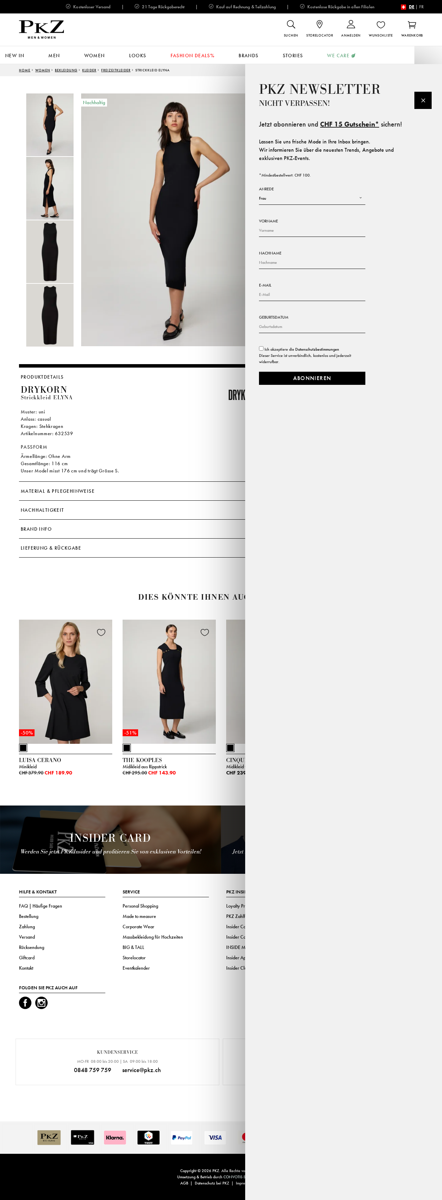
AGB (184, 1183)
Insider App (237, 957)
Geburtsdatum (273, 317)
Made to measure (139, 916)
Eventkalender (136, 968)
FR (421, 7)
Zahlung (27, 926)
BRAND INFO (36, 529)
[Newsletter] (423, 100)
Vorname (268, 221)
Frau (262, 198)
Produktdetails (42, 377)
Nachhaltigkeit (42, 510)
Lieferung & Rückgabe (51, 548)
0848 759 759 (92, 1070)
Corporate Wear (138, 926)
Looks (137, 55)
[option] (57, 125)
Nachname (270, 253)
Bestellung (28, 916)
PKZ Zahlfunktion (242, 916)
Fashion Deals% (193, 55)
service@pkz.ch (141, 1070)
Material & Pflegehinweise (58, 491)
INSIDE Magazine (243, 947)
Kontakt (26, 968)
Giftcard (27, 957)
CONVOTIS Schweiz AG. (244, 1177)
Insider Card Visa (242, 926)
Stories (293, 55)
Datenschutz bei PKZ (212, 1183)
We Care (338, 55)
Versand (27, 937)
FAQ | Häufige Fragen (40, 906)
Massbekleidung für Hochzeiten (153, 937)
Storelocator (134, 957)
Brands (248, 55)
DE (411, 7)
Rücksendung (31, 947)
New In (14, 55)
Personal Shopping (140, 906)
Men (54, 55)
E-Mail (265, 285)
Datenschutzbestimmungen (317, 349)
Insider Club (237, 968)
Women (94, 55)
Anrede (266, 189)
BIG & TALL (133, 947)
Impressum (244, 1183)
